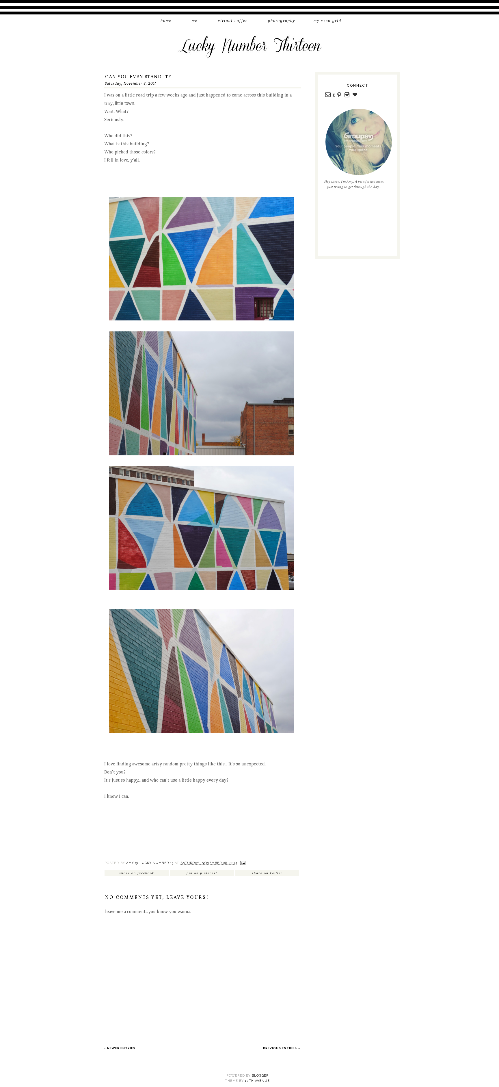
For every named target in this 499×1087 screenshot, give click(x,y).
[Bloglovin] (354, 95)
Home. (167, 20)
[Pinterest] (339, 95)
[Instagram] (346, 95)
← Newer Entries (119, 1048)
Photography (281, 20)
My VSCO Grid (327, 20)
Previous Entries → (282, 1048)
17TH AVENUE (257, 1081)
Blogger (260, 1075)
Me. (195, 20)
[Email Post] (243, 863)
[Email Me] (328, 95)
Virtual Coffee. (234, 20)
